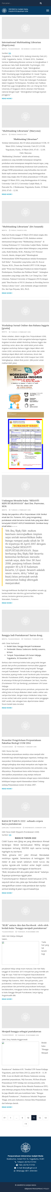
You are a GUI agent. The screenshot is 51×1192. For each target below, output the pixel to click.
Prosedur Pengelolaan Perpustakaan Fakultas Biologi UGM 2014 (21, 741)
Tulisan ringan (14, 49)
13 (46, 1118)
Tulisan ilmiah (7, 747)
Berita (4, 49)
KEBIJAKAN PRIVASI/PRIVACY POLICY (37, 1189)
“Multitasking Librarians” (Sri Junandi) (22, 226)
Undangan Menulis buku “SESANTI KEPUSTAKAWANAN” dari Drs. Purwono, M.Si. (23, 503)
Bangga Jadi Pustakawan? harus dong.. (22, 635)
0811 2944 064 (31, 1171)
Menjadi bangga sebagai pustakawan (21, 1031)
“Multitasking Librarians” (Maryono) (21, 130)
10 (28, 1118)
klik (10, 53)
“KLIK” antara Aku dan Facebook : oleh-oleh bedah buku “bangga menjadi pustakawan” (25, 926)
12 (40, 1118)
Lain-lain (5, 828)
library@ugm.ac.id (30, 1168)
